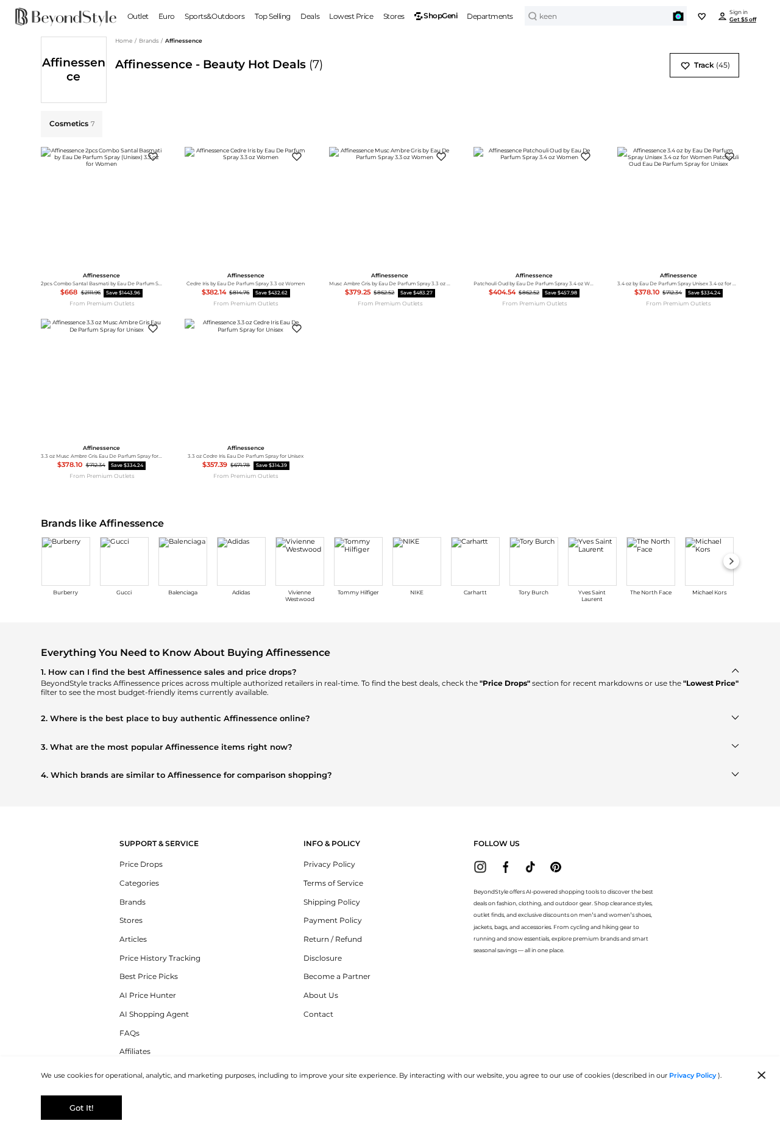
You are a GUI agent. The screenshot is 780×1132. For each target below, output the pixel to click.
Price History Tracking (159, 958)
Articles (133, 939)
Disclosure (322, 958)
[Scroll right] (731, 562)
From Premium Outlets (101, 303)
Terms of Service (333, 883)
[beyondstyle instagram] (479, 866)
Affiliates (135, 1051)
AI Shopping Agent (154, 1014)
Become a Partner (336, 976)
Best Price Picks (148, 976)
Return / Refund (332, 939)
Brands (148, 40)
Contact (318, 1014)
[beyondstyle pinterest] (555, 866)
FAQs (129, 1033)
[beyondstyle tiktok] (530, 866)
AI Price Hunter (147, 995)
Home (123, 40)
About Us (320, 995)
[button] (678, 16)
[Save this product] (152, 156)
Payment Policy (332, 920)
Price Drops (141, 864)
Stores (131, 920)
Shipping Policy (331, 901)
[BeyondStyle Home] (65, 17)
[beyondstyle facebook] (505, 866)
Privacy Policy (329, 864)
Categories (139, 883)
